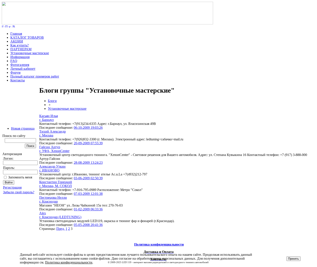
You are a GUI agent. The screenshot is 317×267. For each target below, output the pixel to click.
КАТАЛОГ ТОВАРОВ (27, 37)
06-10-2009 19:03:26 (88, 127)
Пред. (60, 228)
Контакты (17, 80)
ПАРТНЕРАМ (20, 49)
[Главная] (107, 23)
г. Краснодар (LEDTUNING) (60, 217)
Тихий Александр (52, 131)
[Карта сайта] (10, 26)
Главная (16, 33)
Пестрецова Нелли (53, 197)
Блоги (52, 101)
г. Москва (46, 135)
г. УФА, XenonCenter (54, 151)
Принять (293, 258)
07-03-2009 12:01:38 (88, 193)
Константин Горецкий (55, 182)
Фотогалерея (19, 65)
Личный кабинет (22, 68)
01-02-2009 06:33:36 (88, 209)
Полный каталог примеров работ (34, 76)
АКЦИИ (16, 41)
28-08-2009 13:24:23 (88, 162)
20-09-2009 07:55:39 (88, 143)
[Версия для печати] (14, 26)
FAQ (13, 61)
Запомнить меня (20, 177)
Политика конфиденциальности (68, 262)
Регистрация (12, 187)
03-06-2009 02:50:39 (88, 178)
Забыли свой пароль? (18, 192)
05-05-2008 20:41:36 (88, 225)
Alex (42, 213)
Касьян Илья (48, 116)
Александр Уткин (52, 166)
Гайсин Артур (49, 147)
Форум (15, 72)
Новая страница (23, 128)
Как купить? (19, 45)
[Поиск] (6, 26)
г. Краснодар (48, 201)
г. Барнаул (46, 120)
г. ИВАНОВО (49, 170)
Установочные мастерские (29, 53)
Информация (20, 57)
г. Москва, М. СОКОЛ (55, 186)
